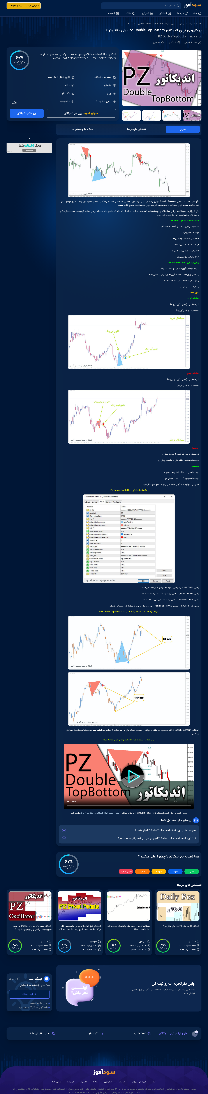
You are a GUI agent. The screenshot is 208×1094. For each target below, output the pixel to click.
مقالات (95, 1081)
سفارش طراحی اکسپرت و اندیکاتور (24, 5)
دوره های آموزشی (138, 1081)
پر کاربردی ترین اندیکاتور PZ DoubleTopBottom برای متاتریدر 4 (156, 23)
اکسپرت (83, 1081)
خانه (199, 23)
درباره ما (70, 1081)
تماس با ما (56, 1081)
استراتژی (108, 1081)
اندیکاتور (191, 23)
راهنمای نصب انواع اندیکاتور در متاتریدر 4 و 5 (100, 813)
